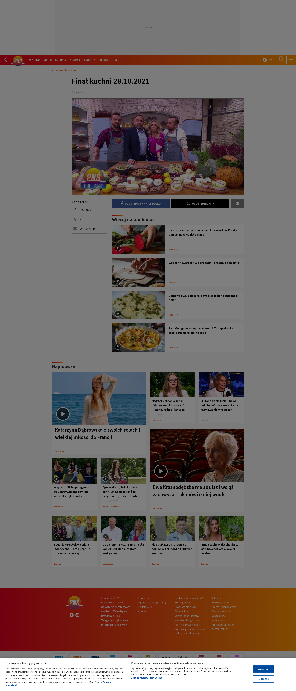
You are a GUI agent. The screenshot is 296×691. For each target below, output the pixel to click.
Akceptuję (263, 669)
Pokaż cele (263, 678)
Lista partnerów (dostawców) (147, 677)
